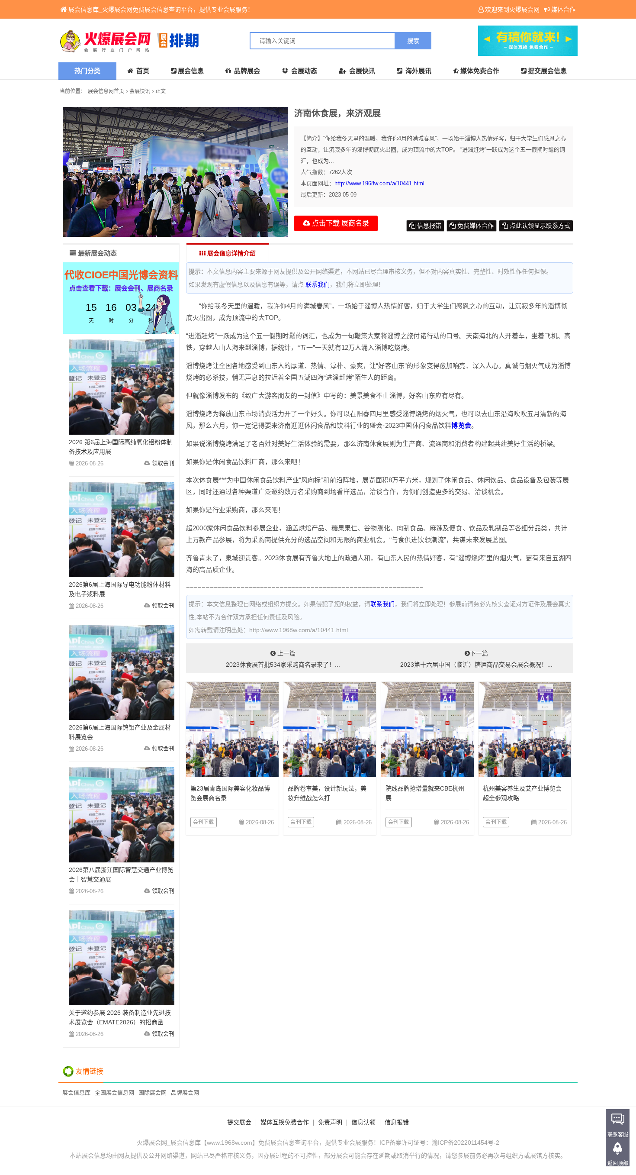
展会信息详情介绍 (231, 253)
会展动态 (303, 70)
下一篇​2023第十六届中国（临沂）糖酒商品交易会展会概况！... (476, 659)
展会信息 (191, 70)
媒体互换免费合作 (284, 1122)
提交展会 (239, 1122)
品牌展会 (246, 70)
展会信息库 (76, 1092)
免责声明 (330, 1122)
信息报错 (428, 225)
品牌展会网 (185, 1092)
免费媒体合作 (475, 225)
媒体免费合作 (479, 70)
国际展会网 (152, 1092)
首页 (142, 70)
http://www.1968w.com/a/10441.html (379, 183)
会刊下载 (203, 822)
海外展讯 (417, 70)
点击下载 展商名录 (339, 223)
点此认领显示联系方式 (539, 225)
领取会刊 (163, 463)
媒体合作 (563, 9)
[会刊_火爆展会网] (188, 40)
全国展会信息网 (114, 1092)
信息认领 (363, 1122)
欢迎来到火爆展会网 (512, 9)
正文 (160, 91)
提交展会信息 (547, 70)
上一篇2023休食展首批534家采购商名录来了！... (283, 659)
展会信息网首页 (106, 91)
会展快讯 (361, 70)
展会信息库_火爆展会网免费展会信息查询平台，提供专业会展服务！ (161, 9)
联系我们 (317, 284)
